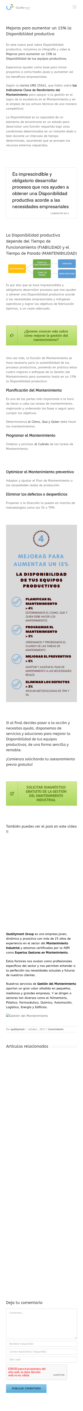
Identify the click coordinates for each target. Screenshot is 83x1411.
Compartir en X (59, 213)
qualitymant (18, 1029)
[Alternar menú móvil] (75, 7)
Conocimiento (55, 1029)
